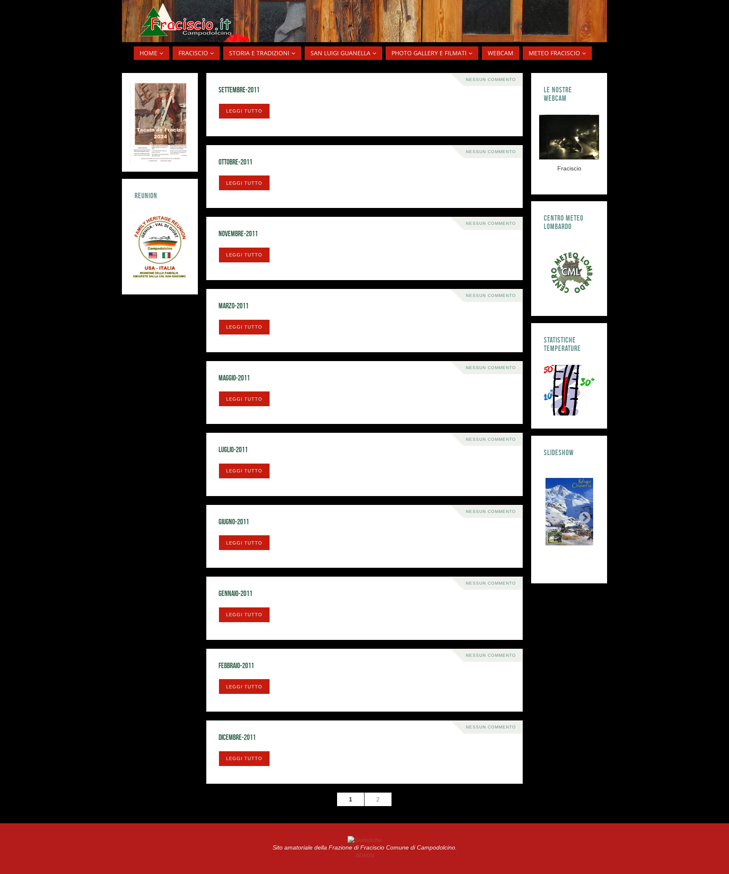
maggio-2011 (234, 378)
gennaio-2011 (235, 593)
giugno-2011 (234, 522)
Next (582, 515)
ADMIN (364, 855)
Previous (552, 515)
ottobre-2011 (235, 162)
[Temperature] (569, 390)
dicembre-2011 (237, 737)
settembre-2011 (239, 90)
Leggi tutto (244, 110)
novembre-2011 (238, 233)
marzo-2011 (233, 306)
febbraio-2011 (236, 665)
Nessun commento (491, 79)
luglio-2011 (233, 449)
